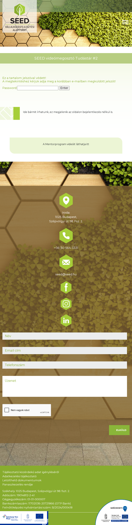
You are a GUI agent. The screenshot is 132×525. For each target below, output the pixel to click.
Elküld (121, 430)
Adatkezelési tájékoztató (19, 476)
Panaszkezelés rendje (17, 484)
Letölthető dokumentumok (21, 480)
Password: (9, 88)
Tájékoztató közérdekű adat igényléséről (30, 472)
